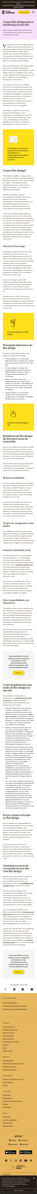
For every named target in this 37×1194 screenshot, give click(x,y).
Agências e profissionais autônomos (13, 1079)
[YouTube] (26, 1161)
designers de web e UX (24, 565)
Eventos (5, 1085)
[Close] (34, 1178)
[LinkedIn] (20, 1161)
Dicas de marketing (8, 1060)
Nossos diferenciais (8, 1039)
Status (5, 1048)
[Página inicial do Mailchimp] (8, 12)
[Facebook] (6, 1161)
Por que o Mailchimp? (9, 1027)
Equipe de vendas (8, 1126)
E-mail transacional (8, 1035)
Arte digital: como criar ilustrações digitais (15, 1009)
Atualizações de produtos (10, 1029)
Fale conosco (6, 1117)
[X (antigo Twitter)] (11, 1161)
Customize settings (18, 1190)
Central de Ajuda (7, 1123)
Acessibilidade (7, 1107)
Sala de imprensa (8, 1098)
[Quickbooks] (13, 1144)
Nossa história (7, 1095)
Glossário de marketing (9, 1066)
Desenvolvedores (8, 1082)
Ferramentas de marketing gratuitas (13, 1063)
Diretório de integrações (10, 1069)
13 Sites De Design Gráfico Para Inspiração (15, 1006)
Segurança (6, 1045)
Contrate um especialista (10, 1120)
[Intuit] (18, 1136)
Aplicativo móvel (7, 1051)
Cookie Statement (10, 1186)
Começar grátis (24, 12)
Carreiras (5, 1104)
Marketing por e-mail (9, 1033)
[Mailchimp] (24, 1144)
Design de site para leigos (10, 1002)
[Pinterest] (31, 1161)
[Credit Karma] (23, 1140)
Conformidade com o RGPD (11, 1042)
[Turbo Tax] (12, 1140)
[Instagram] (15, 1161)
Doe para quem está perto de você (12, 1101)
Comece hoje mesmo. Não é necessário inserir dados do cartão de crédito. (18, 6)
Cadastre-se (18, 673)
